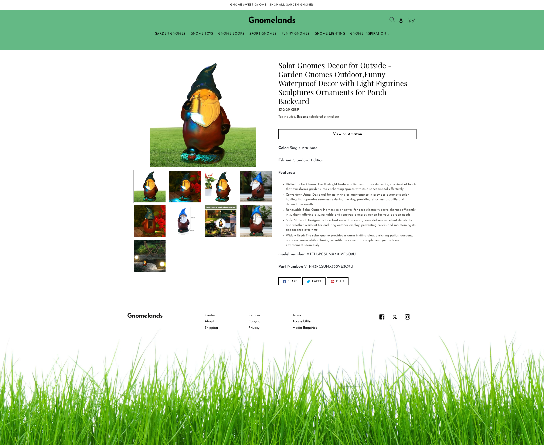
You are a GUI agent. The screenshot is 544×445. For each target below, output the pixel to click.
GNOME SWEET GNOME (248, 4)
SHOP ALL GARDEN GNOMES (291, 4)
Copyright (256, 321)
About (209, 321)
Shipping (302, 116)
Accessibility (301, 321)
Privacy (253, 328)
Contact (211, 315)
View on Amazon (347, 134)
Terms (296, 315)
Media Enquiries (304, 328)
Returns (254, 315)
